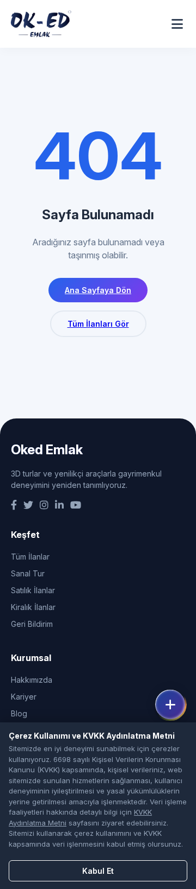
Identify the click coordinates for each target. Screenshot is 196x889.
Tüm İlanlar (30, 556)
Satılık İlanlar (33, 590)
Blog (19, 713)
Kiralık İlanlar (33, 607)
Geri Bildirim (32, 623)
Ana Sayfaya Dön (98, 290)
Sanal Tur (28, 573)
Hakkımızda (31, 679)
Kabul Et (98, 870)
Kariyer (23, 696)
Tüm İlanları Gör (98, 323)
